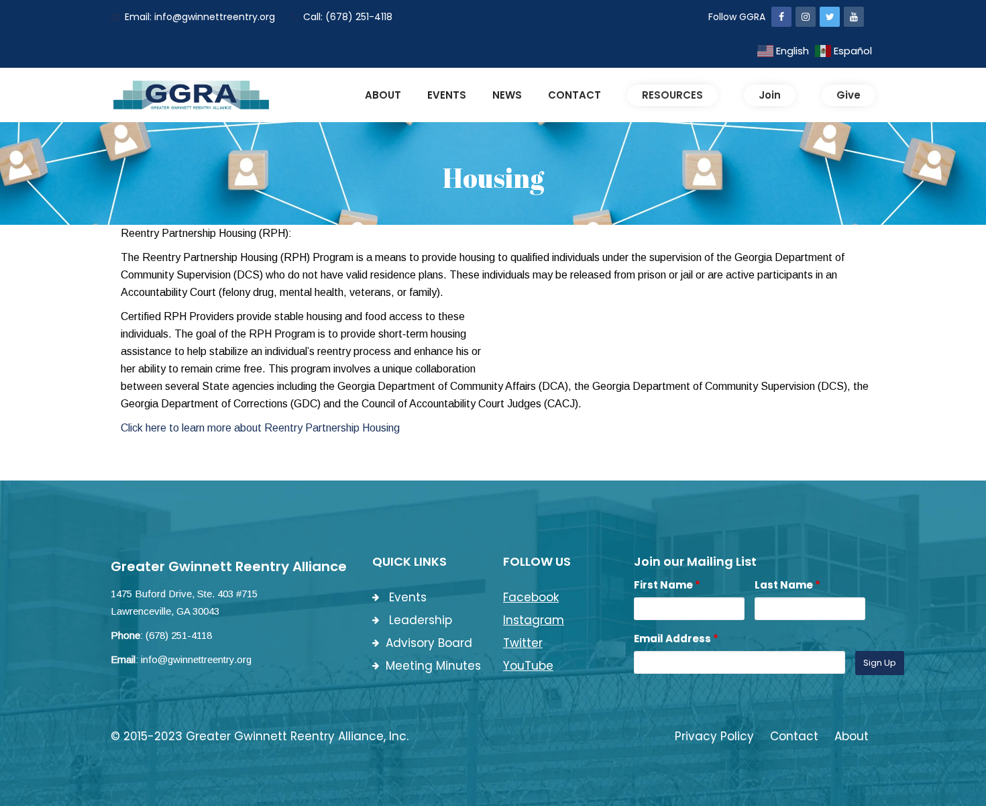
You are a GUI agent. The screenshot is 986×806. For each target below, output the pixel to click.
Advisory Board (429, 643)
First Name (667, 585)
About (851, 736)
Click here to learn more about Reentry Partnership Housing (260, 428)
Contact (794, 736)
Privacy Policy (714, 736)
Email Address (676, 639)
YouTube (528, 666)
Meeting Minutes (433, 666)
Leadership (419, 620)
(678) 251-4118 (179, 635)
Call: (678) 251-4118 (347, 16)
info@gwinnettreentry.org (196, 659)
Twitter (523, 643)
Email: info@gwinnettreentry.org (200, 16)
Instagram (533, 620)
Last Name (787, 585)
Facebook (531, 597)
